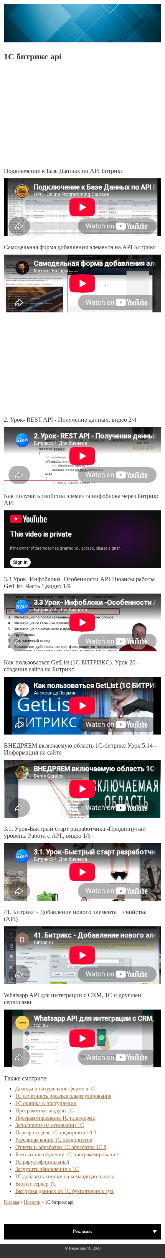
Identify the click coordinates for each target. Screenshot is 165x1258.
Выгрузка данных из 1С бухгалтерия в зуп (64, 1191)
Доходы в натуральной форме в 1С (55, 1089)
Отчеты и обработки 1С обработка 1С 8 (60, 1147)
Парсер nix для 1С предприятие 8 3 (55, 1133)
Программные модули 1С (44, 1111)
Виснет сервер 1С (35, 1184)
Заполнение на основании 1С (49, 1125)
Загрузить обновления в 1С (47, 1169)
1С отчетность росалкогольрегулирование (63, 1096)
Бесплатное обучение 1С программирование (66, 1154)
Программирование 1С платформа (55, 1118)
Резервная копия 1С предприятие (53, 1140)
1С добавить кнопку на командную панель (64, 1176)
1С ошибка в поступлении (46, 1103)
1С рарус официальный (42, 1162)
